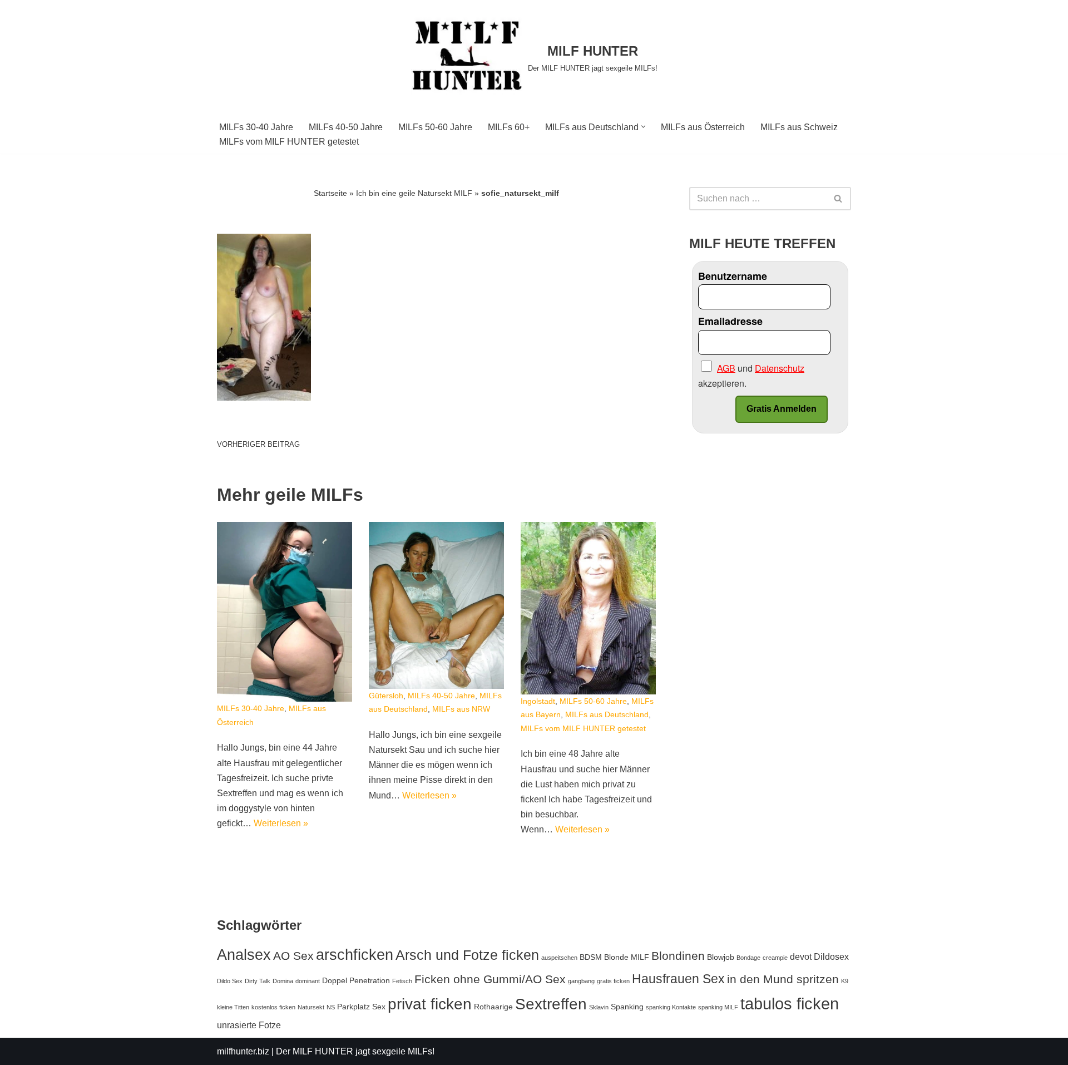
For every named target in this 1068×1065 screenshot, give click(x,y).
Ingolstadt (538, 701)
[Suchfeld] (838, 198)
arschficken (354, 954)
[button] (643, 127)
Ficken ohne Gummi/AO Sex (490, 979)
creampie (775, 957)
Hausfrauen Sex (678, 979)
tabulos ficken (789, 1003)
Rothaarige (493, 1006)
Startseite (330, 193)
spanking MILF (718, 1007)
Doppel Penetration (356, 980)
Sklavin (599, 1007)
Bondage (748, 957)
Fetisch (402, 981)
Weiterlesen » (281, 823)
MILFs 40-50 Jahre (346, 127)
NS (331, 1007)
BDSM (591, 957)
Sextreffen (551, 1004)
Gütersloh (386, 695)
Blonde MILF (626, 957)
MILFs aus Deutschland (607, 714)
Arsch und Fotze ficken (467, 955)
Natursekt (311, 1007)
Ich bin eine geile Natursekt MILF (414, 193)
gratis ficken (613, 981)
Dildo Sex (230, 981)
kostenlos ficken (273, 1007)
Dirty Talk (257, 981)
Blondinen (678, 955)
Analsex (244, 954)
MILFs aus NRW (461, 708)
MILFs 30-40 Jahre (256, 127)
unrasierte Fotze (249, 1025)
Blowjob (720, 957)
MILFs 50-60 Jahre (435, 127)
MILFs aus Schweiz (799, 127)
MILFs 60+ (509, 127)
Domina (283, 981)
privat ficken (430, 1004)
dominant (307, 981)
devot (801, 956)
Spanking (627, 1006)
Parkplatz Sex (361, 1006)
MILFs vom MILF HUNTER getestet (289, 141)
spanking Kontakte (671, 1007)
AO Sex (293, 955)
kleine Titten (233, 1007)
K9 (844, 981)
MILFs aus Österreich (703, 127)
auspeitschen (559, 957)
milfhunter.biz (243, 1051)
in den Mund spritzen (783, 979)
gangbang (581, 981)
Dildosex (831, 956)
